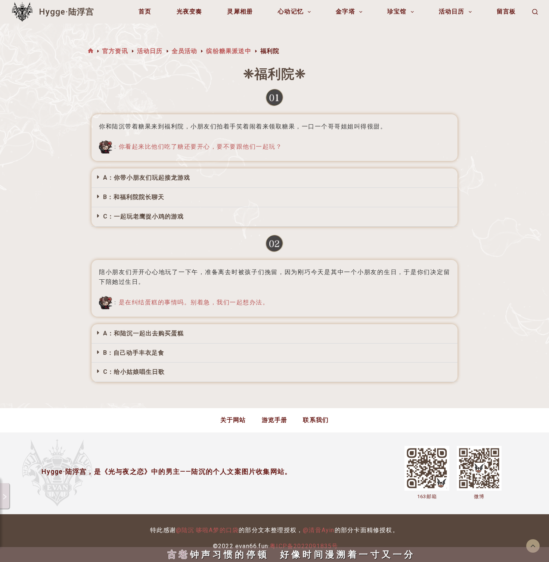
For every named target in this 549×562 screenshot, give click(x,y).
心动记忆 (291, 11)
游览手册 (275, 419)
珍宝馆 (397, 11)
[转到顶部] (533, 546)
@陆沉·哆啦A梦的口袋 (207, 530)
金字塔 (345, 11)
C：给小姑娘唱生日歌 (134, 371)
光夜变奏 (189, 11)
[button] (275, 178)
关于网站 (233, 419)
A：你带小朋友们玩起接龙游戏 (146, 177)
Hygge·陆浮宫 (66, 11)
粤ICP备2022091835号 (304, 546)
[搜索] (535, 12)
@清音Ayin (318, 530)
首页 (145, 11)
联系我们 (316, 419)
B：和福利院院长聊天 (133, 197)
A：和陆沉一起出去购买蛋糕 (143, 333)
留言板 (506, 11)
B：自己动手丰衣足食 (133, 352)
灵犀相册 (240, 11)
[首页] (90, 51)
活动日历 (452, 11)
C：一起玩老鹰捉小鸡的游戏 (143, 216)
